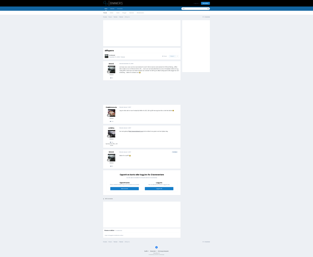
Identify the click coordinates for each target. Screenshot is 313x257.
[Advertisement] (134, 33)
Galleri (118, 12)
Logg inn (196, 3)
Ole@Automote (111, 107)
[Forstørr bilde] (140, 72)
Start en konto (124, 188)
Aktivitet (112, 8)
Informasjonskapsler (163, 251)
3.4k (112, 121)
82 (112, 78)
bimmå (113, 55)
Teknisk (123, 57)
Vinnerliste (120, 8)
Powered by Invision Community (156, 254)
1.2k (112, 142)
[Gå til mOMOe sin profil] (111, 133)
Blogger (124, 12)
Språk (146, 251)
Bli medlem (205, 3)
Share (165, 56)
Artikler (111, 12)
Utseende (153, 251)
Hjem (106, 8)
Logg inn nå (159, 188)
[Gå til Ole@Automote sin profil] (111, 113)
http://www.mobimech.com (136, 131)
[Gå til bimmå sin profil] (106, 56)
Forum (105, 12)
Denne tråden (201, 8)
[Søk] (208, 8)
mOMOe (111, 128)
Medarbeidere (140, 12)
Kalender (131, 12)
